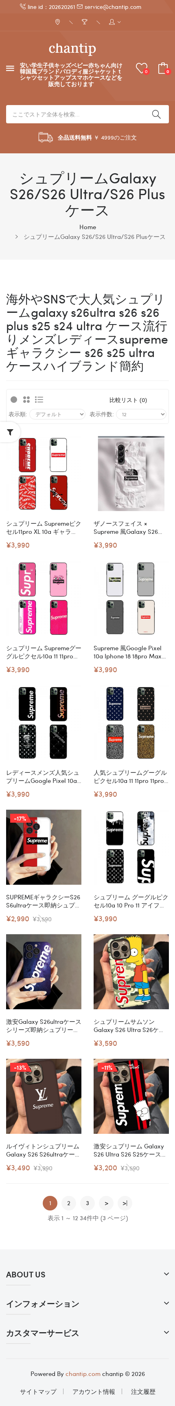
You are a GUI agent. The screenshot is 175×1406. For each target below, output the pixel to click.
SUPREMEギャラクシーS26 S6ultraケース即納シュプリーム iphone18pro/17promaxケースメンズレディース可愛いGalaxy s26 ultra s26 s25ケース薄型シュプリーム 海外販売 (43, 901)
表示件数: (102, 414)
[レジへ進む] (86, 22)
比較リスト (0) (128, 400)
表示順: (18, 414)
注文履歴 (143, 1391)
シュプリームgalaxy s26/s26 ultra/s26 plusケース (95, 236)
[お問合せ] (58, 22)
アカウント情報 (93, 1391)
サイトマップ (38, 1391)
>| (124, 1202)
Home (87, 226)
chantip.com (83, 1373)
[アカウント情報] (115, 22)
